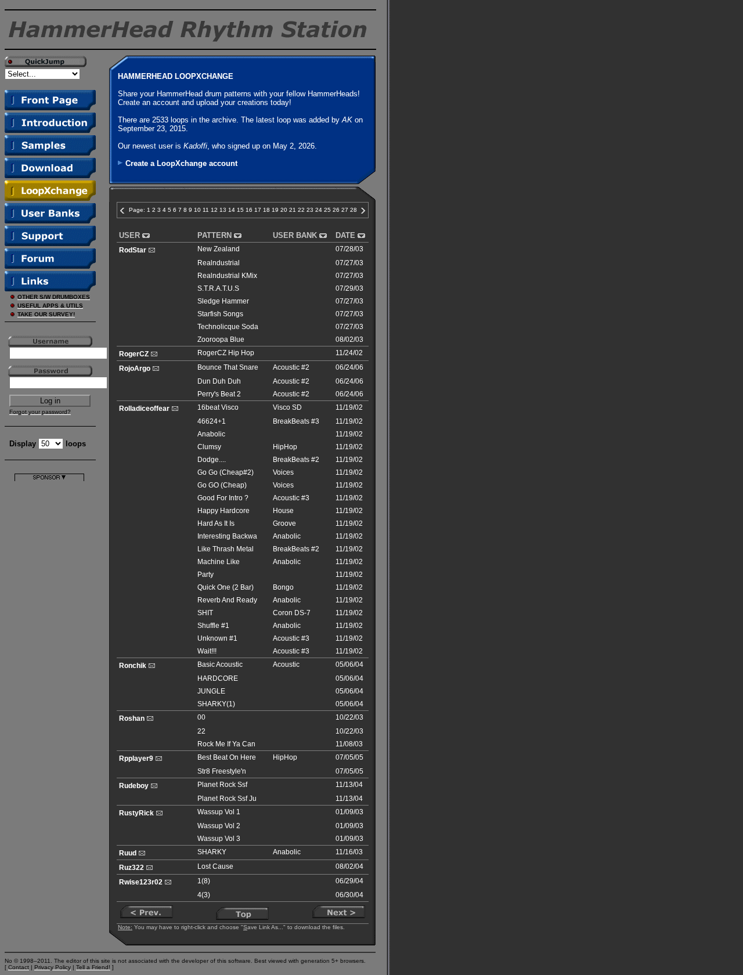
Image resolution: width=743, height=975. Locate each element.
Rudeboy (134, 786)
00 (201, 717)
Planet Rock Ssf (222, 785)
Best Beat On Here (226, 757)
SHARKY (211, 852)
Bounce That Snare (227, 367)
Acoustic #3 (291, 498)
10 (197, 210)
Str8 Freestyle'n (221, 771)
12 (214, 210)
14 (231, 210)
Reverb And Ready (227, 600)
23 (309, 210)
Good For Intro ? (222, 498)
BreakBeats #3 (296, 421)
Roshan (132, 718)
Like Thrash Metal (225, 549)
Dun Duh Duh (219, 381)
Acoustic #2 (291, 367)
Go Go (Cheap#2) (225, 472)
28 (353, 210)
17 (257, 210)
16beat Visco (218, 407)
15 (240, 210)
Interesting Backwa (227, 536)
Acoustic (286, 664)
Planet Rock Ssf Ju (227, 799)
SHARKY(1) (216, 704)
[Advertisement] (49, 655)
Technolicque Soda (227, 327)
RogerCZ (134, 354)
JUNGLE (211, 691)
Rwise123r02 (141, 882)
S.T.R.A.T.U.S (218, 288)
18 (266, 210)
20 (283, 210)
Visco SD (287, 407)
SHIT (205, 613)
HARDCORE (217, 678)
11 (206, 210)
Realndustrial (218, 263)
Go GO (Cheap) (222, 485)
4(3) (203, 895)
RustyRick (136, 813)
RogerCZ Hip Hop (225, 353)
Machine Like (218, 562)
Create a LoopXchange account (181, 163)
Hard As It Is (216, 523)
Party (205, 574)
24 (318, 210)
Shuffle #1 (213, 626)
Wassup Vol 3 (218, 839)
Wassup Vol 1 (218, 812)
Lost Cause (215, 866)
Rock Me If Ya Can (226, 744)
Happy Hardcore (223, 511)
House (283, 511)
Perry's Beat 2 (219, 394)
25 (327, 210)
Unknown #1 (217, 638)
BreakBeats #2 (296, 460)
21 (292, 210)
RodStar (132, 250)
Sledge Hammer (223, 301)
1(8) (203, 881)
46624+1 (211, 421)
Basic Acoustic (220, 664)
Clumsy (209, 447)
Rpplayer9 (136, 758)
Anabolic (211, 434)
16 (249, 210)
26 (336, 210)
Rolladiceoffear (144, 409)
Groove (284, 523)
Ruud (127, 853)
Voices (283, 472)
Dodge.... (211, 460)
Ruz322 (131, 868)
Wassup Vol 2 (218, 826)
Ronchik (132, 666)
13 (222, 210)
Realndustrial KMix (227, 276)
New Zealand (218, 249)
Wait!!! (207, 651)
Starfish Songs (220, 314)
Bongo (283, 587)
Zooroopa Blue (220, 339)
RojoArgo (134, 368)
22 (301, 210)
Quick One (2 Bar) (225, 587)
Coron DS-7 (292, 613)
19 (275, 210)
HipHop (285, 447)
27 (344, 210)
